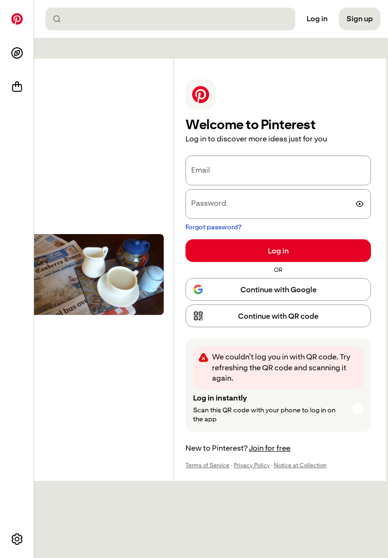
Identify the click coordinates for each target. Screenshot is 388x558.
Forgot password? (213, 227)
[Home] (17, 19)
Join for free (270, 448)
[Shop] (17, 87)
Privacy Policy (252, 465)
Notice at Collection (300, 465)
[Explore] (17, 53)
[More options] (17, 539)
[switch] (359, 203)
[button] (278, 316)
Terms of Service (207, 465)
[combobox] (174, 19)
